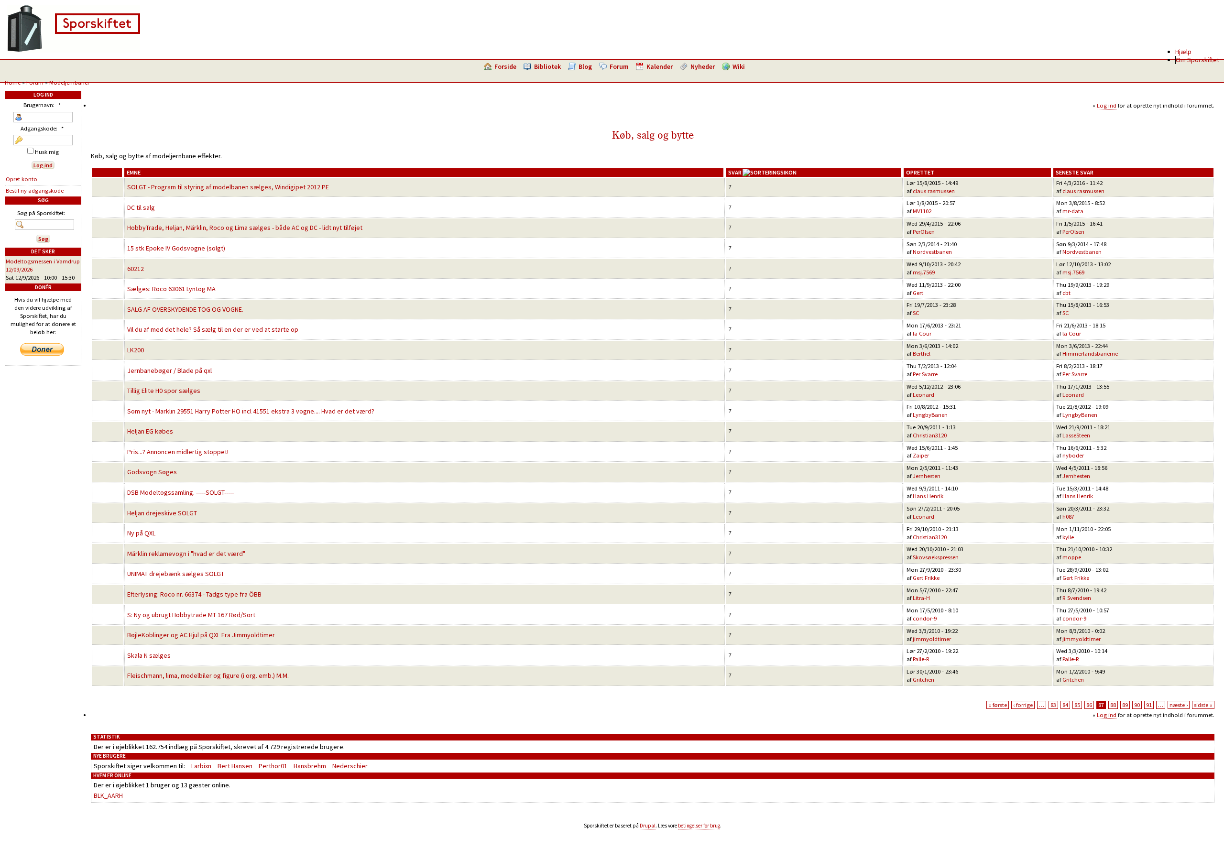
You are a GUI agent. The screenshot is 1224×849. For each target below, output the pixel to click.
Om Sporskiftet (1197, 59)
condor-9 (925, 618)
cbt (1066, 292)
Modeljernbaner (69, 82)
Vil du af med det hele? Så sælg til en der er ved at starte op (212, 329)
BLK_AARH (108, 795)
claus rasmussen (934, 191)
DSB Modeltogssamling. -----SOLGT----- (180, 492)
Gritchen (923, 679)
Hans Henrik (928, 496)
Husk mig (46, 151)
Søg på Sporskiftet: (41, 213)
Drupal (648, 825)
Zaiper (921, 455)
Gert (918, 292)
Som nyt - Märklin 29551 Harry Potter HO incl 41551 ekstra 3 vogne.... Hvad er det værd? (250, 411)
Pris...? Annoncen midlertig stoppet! (178, 451)
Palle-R (921, 659)
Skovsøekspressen (936, 557)
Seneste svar (1074, 172)
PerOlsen (924, 231)
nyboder (1073, 455)
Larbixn (201, 766)
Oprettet (920, 172)
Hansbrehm (310, 766)
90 (1137, 704)
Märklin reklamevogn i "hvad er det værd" (186, 553)
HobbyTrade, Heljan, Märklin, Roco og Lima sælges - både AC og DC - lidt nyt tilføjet (244, 227)
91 (1149, 704)
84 (1065, 704)
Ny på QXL (141, 533)
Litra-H (921, 597)
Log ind (1106, 105)
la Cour (922, 333)
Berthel (921, 353)
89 (1125, 704)
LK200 (135, 350)
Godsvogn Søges (152, 472)
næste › (1178, 704)
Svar (735, 172)
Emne (134, 172)
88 (1113, 704)
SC (916, 312)
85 (1077, 704)
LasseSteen (1076, 435)
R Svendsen (1076, 597)
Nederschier (350, 766)
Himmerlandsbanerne (1090, 353)
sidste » (1203, 704)
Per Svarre (925, 374)
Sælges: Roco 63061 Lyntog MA (171, 288)
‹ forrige (1023, 704)
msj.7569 (924, 272)
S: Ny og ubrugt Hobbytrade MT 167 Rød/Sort (191, 614)
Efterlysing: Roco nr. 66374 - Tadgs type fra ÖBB (194, 594)
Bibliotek (547, 66)
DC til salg (141, 207)
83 (1053, 704)
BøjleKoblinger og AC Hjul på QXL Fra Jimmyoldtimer (201, 635)
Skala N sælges (149, 655)
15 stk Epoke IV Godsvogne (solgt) (176, 248)
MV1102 (922, 211)
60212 (135, 268)
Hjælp (1183, 51)
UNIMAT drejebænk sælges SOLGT (175, 573)
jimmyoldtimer (932, 638)
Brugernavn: (42, 105)
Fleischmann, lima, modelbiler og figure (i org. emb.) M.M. (208, 675)
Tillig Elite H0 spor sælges (163, 390)
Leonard (923, 394)
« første (997, 704)
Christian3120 (930, 435)
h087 (1068, 516)
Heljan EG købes (150, 431)
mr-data (1072, 211)
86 (1089, 704)
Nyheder (702, 66)
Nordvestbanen (932, 251)
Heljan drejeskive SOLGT (162, 513)
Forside (505, 66)
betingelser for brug (699, 825)
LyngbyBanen (930, 414)
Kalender (659, 66)
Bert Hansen (235, 766)
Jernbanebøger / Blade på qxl (169, 370)
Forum (619, 66)
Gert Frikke (926, 577)
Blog (585, 66)
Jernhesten (926, 475)
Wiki (738, 66)
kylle (1068, 537)
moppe (1071, 557)
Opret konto (21, 179)
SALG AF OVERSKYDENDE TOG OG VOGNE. (185, 309)
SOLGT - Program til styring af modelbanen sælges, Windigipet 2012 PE (228, 187)
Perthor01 (273, 766)
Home (13, 82)
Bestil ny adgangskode (35, 190)
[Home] (73, 50)
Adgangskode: (42, 128)
